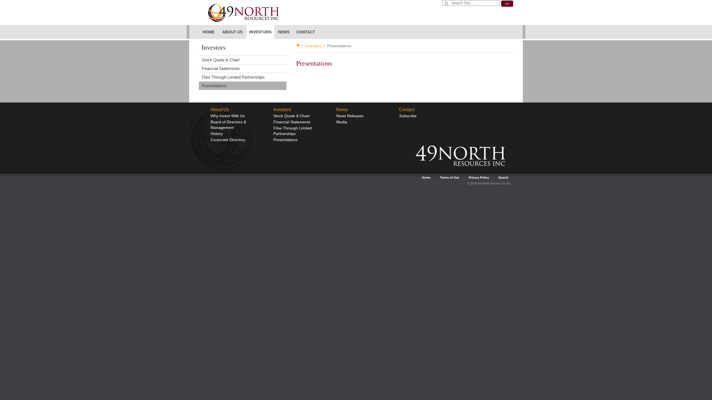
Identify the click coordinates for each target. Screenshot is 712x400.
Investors (313, 46)
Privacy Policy (479, 177)
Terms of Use (449, 177)
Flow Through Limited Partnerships (233, 77)
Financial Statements (221, 68)
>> (507, 3)
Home (208, 32)
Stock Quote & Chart (220, 60)
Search (503, 177)
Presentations (214, 85)
